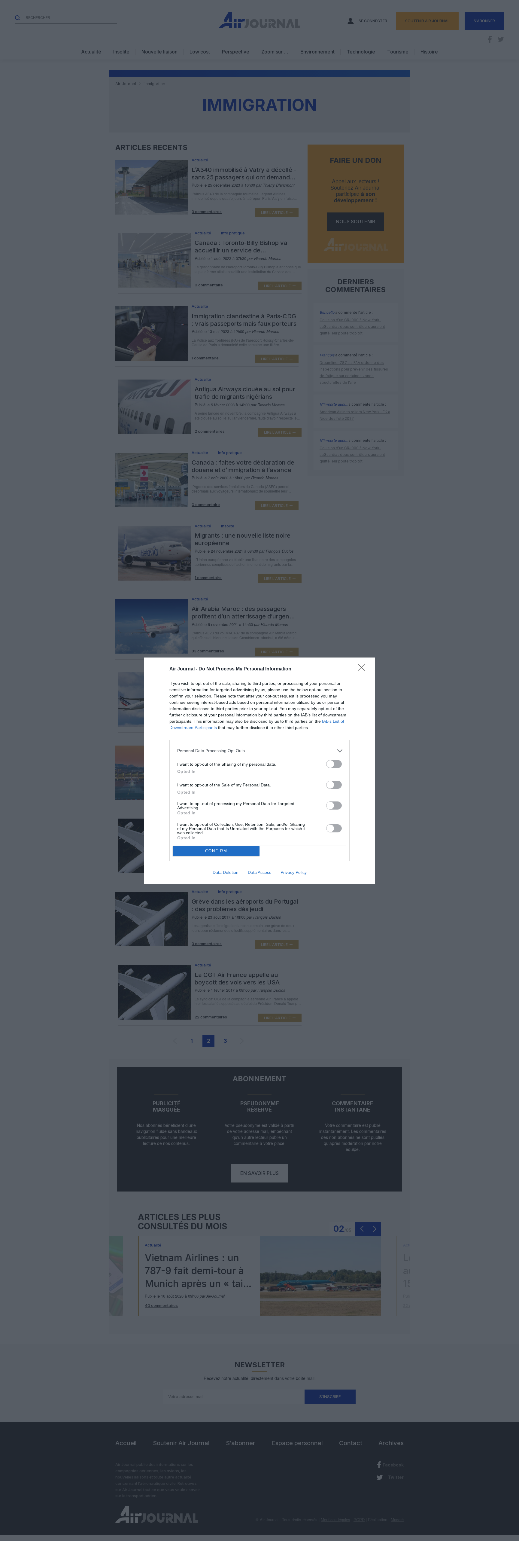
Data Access (259, 872)
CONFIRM (216, 851)
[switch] (334, 764)
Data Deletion (225, 872)
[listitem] (259, 751)
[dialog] (259, 771)
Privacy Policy (294, 872)
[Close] (363, 669)
